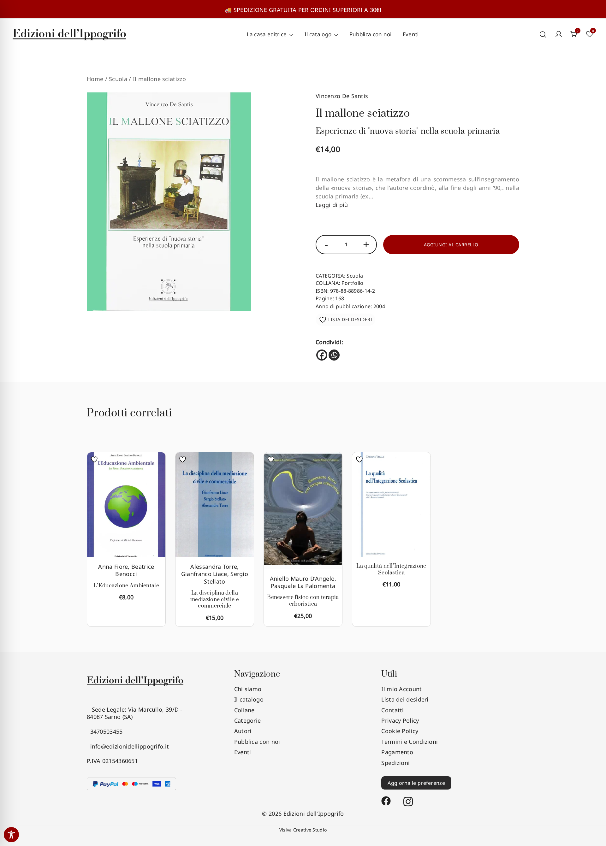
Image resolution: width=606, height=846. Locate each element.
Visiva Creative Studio (303, 830)
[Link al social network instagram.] (408, 798)
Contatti (392, 710)
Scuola (118, 79)
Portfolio (353, 282)
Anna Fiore (113, 566)
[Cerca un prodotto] (543, 34)
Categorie (247, 720)
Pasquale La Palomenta (303, 586)
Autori (243, 731)
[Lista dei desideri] (95, 459)
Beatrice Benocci (134, 570)
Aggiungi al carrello (451, 245)
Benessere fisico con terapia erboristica (303, 601)
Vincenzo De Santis (342, 96)
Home (95, 79)
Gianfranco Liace (204, 574)
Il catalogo (318, 34)
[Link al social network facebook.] (386, 798)
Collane (244, 710)
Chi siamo (248, 689)
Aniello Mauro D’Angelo (302, 578)
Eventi (411, 34)
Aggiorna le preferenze (416, 782)
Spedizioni (395, 763)
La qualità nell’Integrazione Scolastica (391, 569)
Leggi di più (332, 205)
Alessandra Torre (213, 566)
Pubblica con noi (370, 34)
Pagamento (397, 752)
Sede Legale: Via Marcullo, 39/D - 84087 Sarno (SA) (134, 713)
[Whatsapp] (334, 355)
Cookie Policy (399, 731)
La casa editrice (267, 34)
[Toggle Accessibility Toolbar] (11, 834)
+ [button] (366, 243)
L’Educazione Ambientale (126, 585)
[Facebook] (321, 355)
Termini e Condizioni (409, 741)
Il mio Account (401, 689)
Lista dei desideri (404, 699)
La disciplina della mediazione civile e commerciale (214, 600)
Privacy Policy (400, 720)
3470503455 (105, 731)
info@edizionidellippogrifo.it (128, 746)
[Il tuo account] (558, 34)
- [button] (326, 243)
